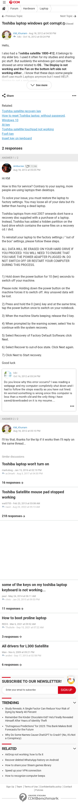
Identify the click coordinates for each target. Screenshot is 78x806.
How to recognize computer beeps (25, 775)
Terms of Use (31, 786)
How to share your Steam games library (28, 765)
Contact (68, 786)
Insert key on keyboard (17, 138)
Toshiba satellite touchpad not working (28, 129)
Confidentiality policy (51, 786)
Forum (14, 8)
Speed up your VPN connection (23, 770)
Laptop (44, 8)
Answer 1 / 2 (10, 157)
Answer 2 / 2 (10, 418)
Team (19, 786)
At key (6, 125)
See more (41, 85)
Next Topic (66, 16)
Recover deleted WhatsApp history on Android (32, 759)
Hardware (29, 8)
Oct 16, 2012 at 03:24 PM (36, 36)
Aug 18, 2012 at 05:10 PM (26, 430)
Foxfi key (8, 134)
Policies (39, 790)
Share (10, 95)
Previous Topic (14, 16)
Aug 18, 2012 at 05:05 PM (26, 169)
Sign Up (10, 786)
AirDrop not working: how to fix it (24, 754)
